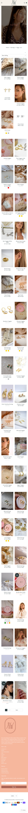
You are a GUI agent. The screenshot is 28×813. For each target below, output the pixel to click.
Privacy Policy (4, 768)
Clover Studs (21, 124)
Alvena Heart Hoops (20, 241)
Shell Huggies (7, 566)
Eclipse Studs (21, 674)
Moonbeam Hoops (7, 700)
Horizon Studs (20, 347)
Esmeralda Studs (7, 376)
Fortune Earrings (7, 648)
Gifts (2, 756)
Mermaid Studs (7, 511)
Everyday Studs (7, 430)
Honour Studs (7, 674)
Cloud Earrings (20, 619)
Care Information (5, 751)
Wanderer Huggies (7, 321)
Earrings (13, 47)
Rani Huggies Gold (20, 158)
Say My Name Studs (20, 592)
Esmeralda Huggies (7, 485)
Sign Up (14, 787)
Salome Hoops (7, 592)
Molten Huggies (7, 184)
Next (17, 710)
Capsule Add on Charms (7, 212)
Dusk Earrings (7, 347)
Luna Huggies (7, 537)
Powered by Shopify (19, 799)
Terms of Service (5, 773)
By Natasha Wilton (11, 799)
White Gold (3, 763)
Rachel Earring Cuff (20, 268)
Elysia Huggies (20, 77)
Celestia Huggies (7, 158)
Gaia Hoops (20, 700)
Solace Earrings (20, 537)
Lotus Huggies (20, 456)
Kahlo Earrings (20, 511)
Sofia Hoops (7, 130)
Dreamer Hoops (20, 404)
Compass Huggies (21, 376)
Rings (2, 762)
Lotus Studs (7, 97)
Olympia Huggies (21, 321)
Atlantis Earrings (20, 566)
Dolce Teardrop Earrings (7, 404)
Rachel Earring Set (7, 456)
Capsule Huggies (20, 103)
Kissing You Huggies (20, 648)
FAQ (2, 753)
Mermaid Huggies (21, 430)
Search (2, 754)
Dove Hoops (7, 295)
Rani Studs (20, 295)
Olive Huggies (20, 184)
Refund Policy (4, 770)
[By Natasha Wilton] (14, 2)
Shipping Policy (4, 771)
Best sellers (4, 757)
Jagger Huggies (20, 485)
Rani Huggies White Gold (7, 241)
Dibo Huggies (7, 77)
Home (7, 47)
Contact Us (3, 749)
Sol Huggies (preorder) (20, 212)
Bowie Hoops (7, 268)
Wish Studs (7, 619)
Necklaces (3, 759)
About (2, 750)
